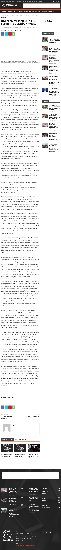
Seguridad (37, 11)
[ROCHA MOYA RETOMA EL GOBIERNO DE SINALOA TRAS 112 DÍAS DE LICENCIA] (45, 57)
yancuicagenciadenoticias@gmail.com (25, 545)
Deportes (25, 1)
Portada (4, 11)
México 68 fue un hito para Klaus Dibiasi (33, 499)
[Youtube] (59, 1)
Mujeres (40, 1)
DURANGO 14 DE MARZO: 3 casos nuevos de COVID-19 (34, 490)
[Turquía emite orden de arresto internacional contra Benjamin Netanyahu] (45, 90)
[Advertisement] (41, 5)
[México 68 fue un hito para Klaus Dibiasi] (24, 499)
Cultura (19, 1)
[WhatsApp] (13, 34)
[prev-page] (2, 461)
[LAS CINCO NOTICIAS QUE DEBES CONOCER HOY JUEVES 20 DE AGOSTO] (20, 448)
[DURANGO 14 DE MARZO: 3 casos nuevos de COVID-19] (24, 490)
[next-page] (5, 461)
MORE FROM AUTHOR (20, 439)
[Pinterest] (10, 34)
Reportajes (51, 11)
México (21, 11)
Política (31, 11)
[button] (58, 11)
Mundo (26, 11)
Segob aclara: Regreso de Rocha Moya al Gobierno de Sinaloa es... (54, 49)
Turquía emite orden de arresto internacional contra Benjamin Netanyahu (54, 91)
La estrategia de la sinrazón (7, 417)
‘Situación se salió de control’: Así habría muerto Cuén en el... (54, 40)
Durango (10, 11)
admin (4, 30)
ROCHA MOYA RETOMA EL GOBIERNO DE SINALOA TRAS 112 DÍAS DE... (54, 58)
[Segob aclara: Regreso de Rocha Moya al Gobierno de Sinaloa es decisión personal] (45, 48)
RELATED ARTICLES (7, 439)
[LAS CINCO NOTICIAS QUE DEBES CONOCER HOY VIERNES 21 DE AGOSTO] (7, 448)
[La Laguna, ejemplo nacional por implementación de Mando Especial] (24, 506)
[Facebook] (53, 1)
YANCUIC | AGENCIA (11, 397)
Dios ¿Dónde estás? (33, 417)
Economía (44, 11)
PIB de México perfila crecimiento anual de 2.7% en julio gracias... (54, 69)
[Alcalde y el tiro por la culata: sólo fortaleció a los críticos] (34, 448)
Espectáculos (33, 1)
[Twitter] (56, 1)
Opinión (16, 11)
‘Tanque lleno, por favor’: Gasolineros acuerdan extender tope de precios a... (54, 80)
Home (2, 15)
